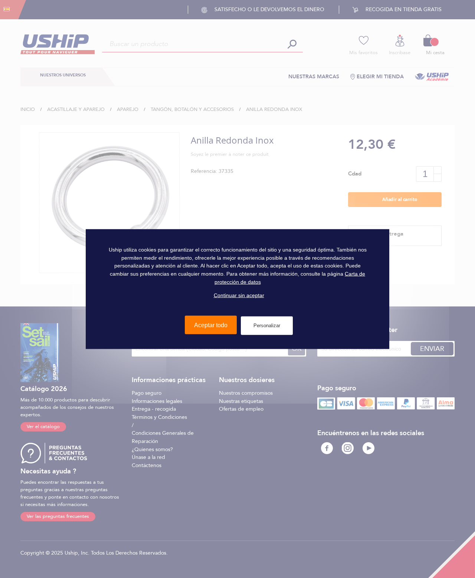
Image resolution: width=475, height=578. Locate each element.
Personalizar (266, 325)
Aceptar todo (210, 325)
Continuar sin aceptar (239, 295)
